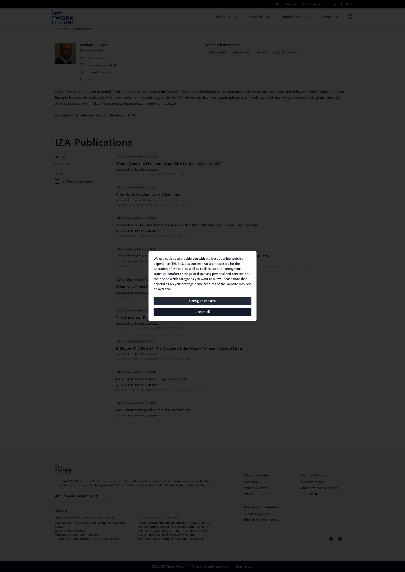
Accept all (202, 312)
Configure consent (202, 301)
